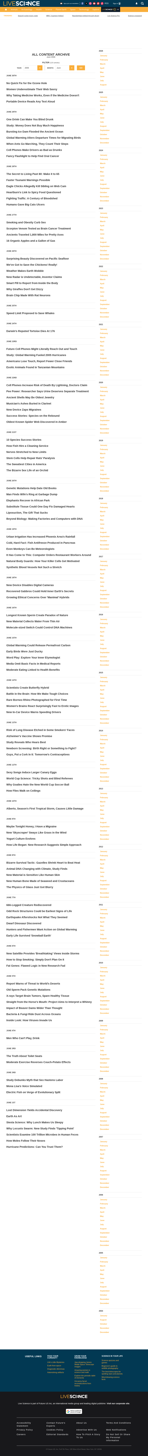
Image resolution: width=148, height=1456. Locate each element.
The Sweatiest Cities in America (26, 464)
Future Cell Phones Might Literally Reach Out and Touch (41, 348)
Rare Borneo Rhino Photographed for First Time (36, 699)
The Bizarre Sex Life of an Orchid (27, 470)
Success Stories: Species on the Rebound (33, 415)
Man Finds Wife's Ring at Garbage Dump (31, 494)
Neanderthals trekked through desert (85, 16)
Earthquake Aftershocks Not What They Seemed (36, 917)
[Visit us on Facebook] (82, 3)
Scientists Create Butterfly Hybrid (27, 687)
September (105, 130)
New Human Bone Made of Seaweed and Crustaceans (40, 881)
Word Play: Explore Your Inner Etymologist (33, 657)
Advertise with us (86, 1430)
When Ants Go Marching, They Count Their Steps (37, 143)
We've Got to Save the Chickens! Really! (31, 264)
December (104, 143)
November (104, 139)
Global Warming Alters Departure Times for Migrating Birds (43, 137)
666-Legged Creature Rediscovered (28, 905)
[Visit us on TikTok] (102, 3)
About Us (81, 1423)
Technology (84, 9)
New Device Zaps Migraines (23, 409)
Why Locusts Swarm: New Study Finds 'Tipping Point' (40, 1128)
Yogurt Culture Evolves (20, 838)
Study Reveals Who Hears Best (26, 742)
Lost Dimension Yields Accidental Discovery (34, 1110)
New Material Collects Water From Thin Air (33, 621)
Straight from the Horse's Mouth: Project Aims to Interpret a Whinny (49, 1001)
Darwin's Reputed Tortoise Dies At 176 (30, 331)
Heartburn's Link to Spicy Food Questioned (33, 192)
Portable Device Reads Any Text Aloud (30, 101)
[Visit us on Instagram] (90, 3)
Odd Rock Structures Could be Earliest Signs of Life (39, 911)
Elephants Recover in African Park (28, 500)
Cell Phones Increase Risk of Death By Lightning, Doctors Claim (46, 385)
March (102, 64)
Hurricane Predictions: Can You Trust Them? (34, 1146)
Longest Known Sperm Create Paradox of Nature (37, 615)
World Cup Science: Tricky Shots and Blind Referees (39, 778)
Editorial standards (57, 1434)
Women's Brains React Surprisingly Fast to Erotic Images (42, 706)
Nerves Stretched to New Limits (26, 451)
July (102, 81)
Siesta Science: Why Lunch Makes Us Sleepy (34, 1122)
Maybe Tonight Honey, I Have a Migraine (31, 826)
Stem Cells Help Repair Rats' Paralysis (30, 458)
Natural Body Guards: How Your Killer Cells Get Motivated (43, 561)
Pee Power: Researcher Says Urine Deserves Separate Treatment (47, 391)
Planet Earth (61, 9)
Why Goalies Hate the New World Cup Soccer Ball (37, 784)
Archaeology (26, 9)
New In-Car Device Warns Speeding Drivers (33, 712)
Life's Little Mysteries (55, 1362)
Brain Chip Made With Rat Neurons (28, 295)
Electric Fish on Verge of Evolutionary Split (33, 1092)
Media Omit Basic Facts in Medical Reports (33, 663)
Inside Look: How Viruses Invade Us (29, 1020)
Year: (19, 68)
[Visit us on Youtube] (94, 3)
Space (72, 9)
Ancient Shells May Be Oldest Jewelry (30, 397)
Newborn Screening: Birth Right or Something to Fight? (41, 748)
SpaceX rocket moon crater (28, 16)
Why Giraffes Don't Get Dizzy (24, 289)
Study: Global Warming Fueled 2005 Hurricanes (36, 355)
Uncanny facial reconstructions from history (82, 1383)
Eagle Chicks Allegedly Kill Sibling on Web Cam (36, 186)
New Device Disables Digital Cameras (30, 585)
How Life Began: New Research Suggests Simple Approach (43, 844)
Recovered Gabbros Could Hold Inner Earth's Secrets (40, 591)
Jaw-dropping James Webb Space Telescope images (84, 1364)
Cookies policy (54, 1430)
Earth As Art (14, 1116)
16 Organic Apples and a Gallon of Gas (30, 240)
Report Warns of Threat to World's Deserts (33, 983)
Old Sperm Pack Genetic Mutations (28, 989)
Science (48, 9)
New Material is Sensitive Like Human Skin (33, 874)
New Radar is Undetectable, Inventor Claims (34, 276)
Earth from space (54, 1366)
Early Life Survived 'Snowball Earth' (28, 935)
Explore (96, 9)
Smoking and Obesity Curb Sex (26, 222)
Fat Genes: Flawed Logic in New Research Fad (35, 965)
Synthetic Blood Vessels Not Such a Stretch (34, 567)
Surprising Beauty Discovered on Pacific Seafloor (37, 258)
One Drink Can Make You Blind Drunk (29, 119)
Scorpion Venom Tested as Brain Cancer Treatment (38, 228)
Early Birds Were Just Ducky (24, 651)
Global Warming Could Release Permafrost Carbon (38, 645)
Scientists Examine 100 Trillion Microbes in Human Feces (42, 1134)
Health (39, 9)
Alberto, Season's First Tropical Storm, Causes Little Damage (44, 808)
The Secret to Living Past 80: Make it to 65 (32, 173)
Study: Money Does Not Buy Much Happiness (35, 125)
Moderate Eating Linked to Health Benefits (33, 669)
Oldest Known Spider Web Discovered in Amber (36, 421)
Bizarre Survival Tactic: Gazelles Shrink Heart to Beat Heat (43, 862)
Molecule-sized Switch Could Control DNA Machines (39, 627)
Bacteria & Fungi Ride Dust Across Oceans (33, 1014)
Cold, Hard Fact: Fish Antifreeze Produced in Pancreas (40, 542)
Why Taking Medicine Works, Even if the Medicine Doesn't (42, 95)
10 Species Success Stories (23, 439)
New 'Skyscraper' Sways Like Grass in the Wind (36, 832)
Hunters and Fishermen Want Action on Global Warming (41, 929)
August (103, 85)
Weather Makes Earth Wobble (25, 270)
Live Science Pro (113, 16)
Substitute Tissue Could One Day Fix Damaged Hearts (40, 506)
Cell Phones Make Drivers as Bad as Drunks (34, 149)
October (103, 134)
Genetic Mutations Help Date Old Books (31, 488)
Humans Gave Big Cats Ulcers (25, 204)
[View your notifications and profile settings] (136, 3)
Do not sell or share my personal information (118, 1437)
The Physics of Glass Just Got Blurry (29, 887)
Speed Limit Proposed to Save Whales (30, 313)
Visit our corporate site (118, 1403)
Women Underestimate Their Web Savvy (31, 89)
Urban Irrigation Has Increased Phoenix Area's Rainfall (40, 536)
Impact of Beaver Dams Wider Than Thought (34, 1008)
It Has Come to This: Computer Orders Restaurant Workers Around (48, 555)
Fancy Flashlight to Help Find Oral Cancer (32, 156)
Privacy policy (25, 1430)
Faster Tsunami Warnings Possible (28, 180)
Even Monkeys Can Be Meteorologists (30, 548)
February (104, 60)
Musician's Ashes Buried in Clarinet (28, 403)
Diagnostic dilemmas (56, 1369)
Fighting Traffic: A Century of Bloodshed (31, 198)
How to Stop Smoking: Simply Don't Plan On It (35, 959)
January (103, 56)
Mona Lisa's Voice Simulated (24, 1086)
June (102, 76)
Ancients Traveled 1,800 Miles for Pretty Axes (35, 234)
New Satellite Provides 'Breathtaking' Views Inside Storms (42, 953)
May (102, 72)
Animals (14, 9)
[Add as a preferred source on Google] (74, 1411)
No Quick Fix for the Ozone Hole (26, 83)
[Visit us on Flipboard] (98, 3)
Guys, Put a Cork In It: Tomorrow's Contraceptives (38, 754)
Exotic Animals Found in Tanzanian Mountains (35, 367)
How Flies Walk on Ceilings (23, 790)
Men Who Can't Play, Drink (23, 1038)
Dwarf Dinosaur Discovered (23, 923)
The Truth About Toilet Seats (24, 1056)
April (102, 68)
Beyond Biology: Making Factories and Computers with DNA (44, 518)
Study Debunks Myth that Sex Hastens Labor (34, 1080)
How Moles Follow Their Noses (25, 1140)
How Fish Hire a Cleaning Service (27, 445)
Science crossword (135, 16)
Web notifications (116, 1430)
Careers (21, 1434)
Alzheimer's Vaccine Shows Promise (29, 736)
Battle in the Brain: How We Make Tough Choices (37, 693)
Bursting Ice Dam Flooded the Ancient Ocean (34, 131)
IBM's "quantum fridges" (55, 16)
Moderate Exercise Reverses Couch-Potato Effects (38, 1062)
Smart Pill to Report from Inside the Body (32, 283)
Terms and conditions (118, 1423)
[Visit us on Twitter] (86, 3)
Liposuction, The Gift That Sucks (27, 512)
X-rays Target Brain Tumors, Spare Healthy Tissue (37, 995)
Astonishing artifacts (55, 1372)
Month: (50, 68)
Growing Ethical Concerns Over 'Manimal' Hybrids (37, 597)
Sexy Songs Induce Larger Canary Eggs (31, 772)
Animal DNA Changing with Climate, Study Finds (36, 868)
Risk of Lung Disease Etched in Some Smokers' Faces (40, 730)
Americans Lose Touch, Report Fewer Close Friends (39, 361)
